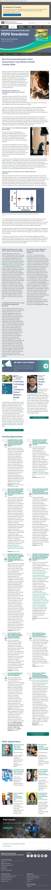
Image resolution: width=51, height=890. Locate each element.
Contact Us (3, 861)
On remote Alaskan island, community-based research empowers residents (43, 772)
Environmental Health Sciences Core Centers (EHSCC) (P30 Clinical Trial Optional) (15, 674)
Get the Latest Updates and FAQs (11, 14)
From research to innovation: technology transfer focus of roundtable (43, 747)
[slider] (9, 388)
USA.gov (28, 881)
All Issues (4, 41)
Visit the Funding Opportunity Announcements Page (38, 733)
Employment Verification (6, 863)
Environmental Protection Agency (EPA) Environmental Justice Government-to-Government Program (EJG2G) (39, 634)
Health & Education (4, 27)
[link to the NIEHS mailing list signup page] (38, 855)
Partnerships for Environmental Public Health (15, 30)
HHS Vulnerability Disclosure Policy (8, 876)
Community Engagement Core (34, 394)
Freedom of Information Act (6, 865)
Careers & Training (29, 27)
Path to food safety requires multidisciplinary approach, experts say (18, 796)
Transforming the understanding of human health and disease (42, 795)
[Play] (3, 384)
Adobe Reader (7, 846)
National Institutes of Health (32, 877)
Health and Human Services (32, 876)
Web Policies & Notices (5, 879)
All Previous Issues (8, 828)
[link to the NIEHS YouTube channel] (42, 855)
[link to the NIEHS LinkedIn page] (35, 855)
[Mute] (5, 387)
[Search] (49, 23)
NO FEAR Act (29, 879)
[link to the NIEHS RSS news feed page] (45, 855)
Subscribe (10, 41)
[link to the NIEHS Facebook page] (28, 855)
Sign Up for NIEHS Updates (6, 870)
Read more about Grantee (39, 417)
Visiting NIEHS (4, 868)
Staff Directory (4, 866)
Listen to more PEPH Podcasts (14, 430)
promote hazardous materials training (15, 408)
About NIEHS (47, 27)
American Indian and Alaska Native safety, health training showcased (18, 747)
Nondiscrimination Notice (6, 877)
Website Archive (4, 881)
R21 (14, 481)
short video (17, 296)
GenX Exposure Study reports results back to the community (18, 771)
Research (13, 27)
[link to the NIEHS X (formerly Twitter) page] (31, 855)
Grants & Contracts (21, 27)
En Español (29, 886)
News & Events (38, 27)
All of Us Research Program (40, 683)
